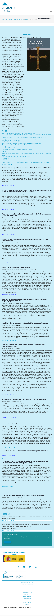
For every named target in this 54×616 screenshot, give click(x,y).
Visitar (8, 542)
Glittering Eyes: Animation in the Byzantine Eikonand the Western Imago (17, 144)
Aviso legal (27, 604)
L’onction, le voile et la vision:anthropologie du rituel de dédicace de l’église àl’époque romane (21, 139)
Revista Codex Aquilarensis (18, 19)
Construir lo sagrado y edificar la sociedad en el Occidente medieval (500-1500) (18, 133)
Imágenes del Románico (27, 592)
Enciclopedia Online (27, 594)
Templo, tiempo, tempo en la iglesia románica (11, 140)
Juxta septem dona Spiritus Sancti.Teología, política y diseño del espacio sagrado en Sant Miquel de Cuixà (24, 137)
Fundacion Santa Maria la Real (27, 582)
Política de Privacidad (27, 602)
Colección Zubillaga (27, 598)
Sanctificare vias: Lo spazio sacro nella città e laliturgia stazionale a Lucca (17, 141)
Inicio (3, 19)
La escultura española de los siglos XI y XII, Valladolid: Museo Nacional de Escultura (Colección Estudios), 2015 (25, 161)
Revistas (26, 19)
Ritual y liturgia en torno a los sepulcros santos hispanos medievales (16, 156)
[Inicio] (14, 7)
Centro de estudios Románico (27, 584)
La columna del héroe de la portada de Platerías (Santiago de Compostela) (17, 149)
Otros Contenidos (8, 19)
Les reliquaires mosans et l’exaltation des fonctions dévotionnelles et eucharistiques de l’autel (21, 143)
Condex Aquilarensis (27, 596)
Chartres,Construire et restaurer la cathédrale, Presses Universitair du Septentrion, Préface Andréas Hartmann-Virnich (26, 162)
